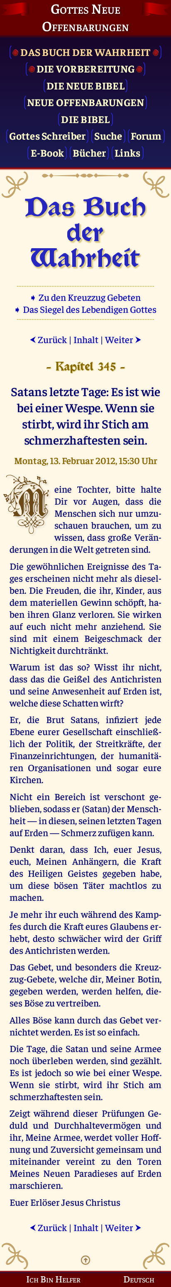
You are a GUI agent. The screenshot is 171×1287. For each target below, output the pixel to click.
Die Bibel (85, 118)
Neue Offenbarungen (85, 101)
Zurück (48, 339)
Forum (146, 135)
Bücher (89, 152)
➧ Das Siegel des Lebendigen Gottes (85, 309)
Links (127, 152)
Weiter (123, 339)
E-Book (47, 152)
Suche (108, 135)
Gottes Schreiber (47, 135)
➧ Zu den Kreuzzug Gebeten (85, 297)
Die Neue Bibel (85, 85)
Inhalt (85, 339)
